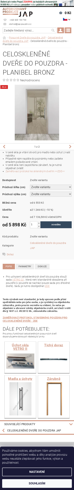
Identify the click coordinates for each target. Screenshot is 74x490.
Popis (9, 266)
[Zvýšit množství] (38, 223)
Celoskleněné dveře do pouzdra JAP (34, 430)
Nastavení (37, 472)
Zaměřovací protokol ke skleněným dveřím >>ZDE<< (35, 171)
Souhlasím (37, 483)
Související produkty (19, 424)
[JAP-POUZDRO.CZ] (18, 11)
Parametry (24, 266)
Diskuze (42, 266)
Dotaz (10, 254)
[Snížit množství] (38, 226)
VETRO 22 (18, 279)
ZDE (47, 286)
